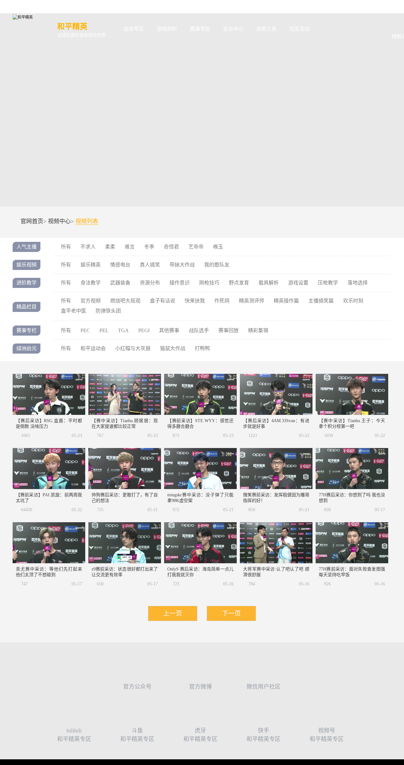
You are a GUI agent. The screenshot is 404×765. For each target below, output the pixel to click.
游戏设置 (298, 282)
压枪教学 (328, 282)
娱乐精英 (90, 264)
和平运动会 (93, 348)
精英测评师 (251, 300)
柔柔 (110, 246)
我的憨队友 (216, 264)
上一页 (172, 613)
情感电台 (120, 264)
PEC (85, 330)
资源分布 (150, 282)
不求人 (88, 246)
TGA (123, 330)
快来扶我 (195, 300)
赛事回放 (228, 330)
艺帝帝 (196, 246)
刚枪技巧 (209, 282)
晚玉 (218, 246)
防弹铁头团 (108, 311)
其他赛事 (169, 330)
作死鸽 (221, 300)
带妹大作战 (182, 264)
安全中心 (233, 29)
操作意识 (179, 282)
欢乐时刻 (353, 300)
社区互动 (299, 29)
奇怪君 (171, 246)
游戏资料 (167, 29)
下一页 (231, 613)
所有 (66, 246)
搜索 (326, 29)
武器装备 (120, 282)
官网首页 (32, 221)
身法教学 (90, 282)
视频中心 (59, 221)
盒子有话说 (162, 300)
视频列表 (86, 221)
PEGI (144, 330)
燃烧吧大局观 (125, 300)
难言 (130, 246)
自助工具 (266, 29)
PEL (104, 330)
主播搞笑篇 (321, 300)
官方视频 (90, 300)
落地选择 (358, 282)
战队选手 (199, 330)
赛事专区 (200, 29)
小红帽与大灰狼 (133, 348)
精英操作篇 (286, 300)
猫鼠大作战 (172, 348)
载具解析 (268, 282)
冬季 (149, 246)
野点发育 (239, 282)
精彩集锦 (258, 330)
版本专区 (134, 29)
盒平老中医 (73, 311)
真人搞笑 (150, 264)
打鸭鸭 (202, 348)
